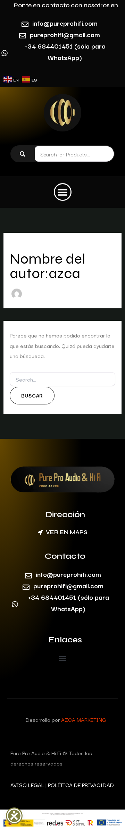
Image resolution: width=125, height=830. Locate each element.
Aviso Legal (27, 784)
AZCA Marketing (83, 719)
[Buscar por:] (63, 379)
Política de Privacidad (81, 784)
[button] (63, 192)
